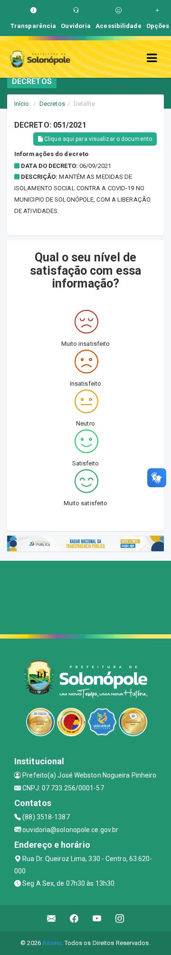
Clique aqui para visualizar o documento (97, 139)
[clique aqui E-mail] (51, 918)
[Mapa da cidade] (85, 596)
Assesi (52, 942)
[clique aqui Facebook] (74, 918)
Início (21, 103)
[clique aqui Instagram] (120, 918)
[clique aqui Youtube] (97, 918)
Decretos (52, 103)
